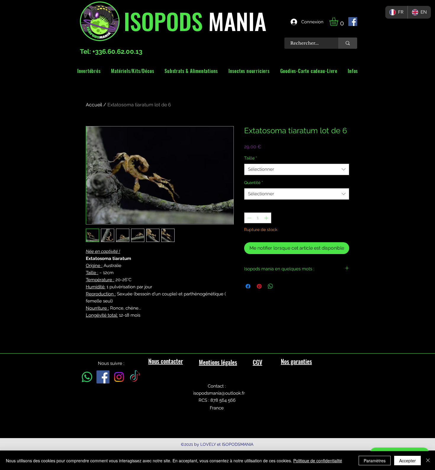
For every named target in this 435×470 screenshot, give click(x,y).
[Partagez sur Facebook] (248, 286)
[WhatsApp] (87, 376)
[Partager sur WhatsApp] (270, 286)
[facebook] (352, 21)
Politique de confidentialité (317, 461)
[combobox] (296, 169)
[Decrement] (248, 218)
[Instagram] (118, 376)
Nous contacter (165, 361)
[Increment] (266, 218)
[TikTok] (134, 376)
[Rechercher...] (347, 43)
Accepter (407, 461)
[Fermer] (427, 460)
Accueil (94, 105)
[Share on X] (281, 286)
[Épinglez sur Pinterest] (259, 286)
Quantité (253, 182)
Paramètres (375, 461)
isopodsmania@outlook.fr (219, 393)
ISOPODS (163, 21)
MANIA (234, 21)
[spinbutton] (257, 218)
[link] (338, 21)
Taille (250, 158)
